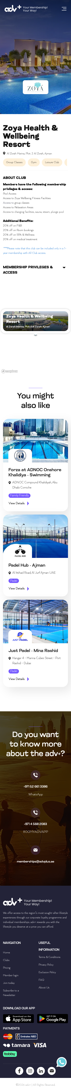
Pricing (6, 967)
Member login (10, 975)
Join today (9, 983)
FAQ (41, 980)
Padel (13, 581)
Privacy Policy (46, 964)
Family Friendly (19, 495)
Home (6, 952)
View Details (17, 503)
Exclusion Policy (47, 972)
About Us (44, 987)
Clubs (6, 960)
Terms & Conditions (49, 957)
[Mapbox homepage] (9, 371)
